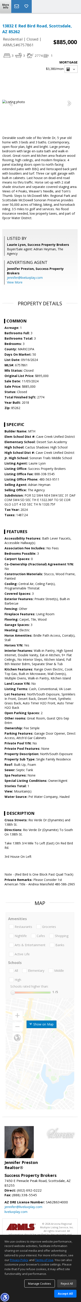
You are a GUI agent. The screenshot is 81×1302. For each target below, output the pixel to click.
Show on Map (43, 1024)
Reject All (67, 1284)
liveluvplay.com (15, 1211)
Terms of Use (44, 1260)
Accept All (65, 1294)
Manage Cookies (39, 1284)
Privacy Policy (19, 1260)
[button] (5, 1297)
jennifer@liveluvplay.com (25, 277)
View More (14, 282)
